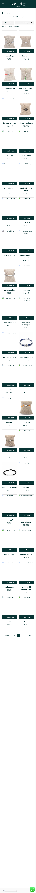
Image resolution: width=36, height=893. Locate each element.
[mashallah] (26, 208)
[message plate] (9, 276)
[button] (3, 4)
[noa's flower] (9, 375)
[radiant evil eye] (26, 540)
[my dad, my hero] (9, 343)
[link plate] (9, 141)
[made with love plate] (26, 174)
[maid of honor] (9, 208)
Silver (9, 17)
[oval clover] (26, 440)
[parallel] (26, 473)
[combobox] (24, 23)
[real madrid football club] (26, 573)
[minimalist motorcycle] (26, 308)
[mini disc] (26, 276)
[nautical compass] (26, 343)
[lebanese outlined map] (26, 74)
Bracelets (15, 17)
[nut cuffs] (9, 408)
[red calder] (26, 607)
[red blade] (9, 607)
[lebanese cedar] (9, 74)
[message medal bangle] (26, 241)
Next (30, 635)
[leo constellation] (9, 109)
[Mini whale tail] (9, 308)
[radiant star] (9, 573)
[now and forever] (26, 375)
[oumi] (9, 440)
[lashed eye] (9, 41)
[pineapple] (9, 505)
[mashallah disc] (9, 241)
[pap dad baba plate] (9, 473)
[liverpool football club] (9, 174)
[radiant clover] (9, 540)
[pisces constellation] (26, 505)
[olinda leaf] (26, 408)
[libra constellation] (26, 109)
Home (3, 17)
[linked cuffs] (26, 141)
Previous (7, 635)
